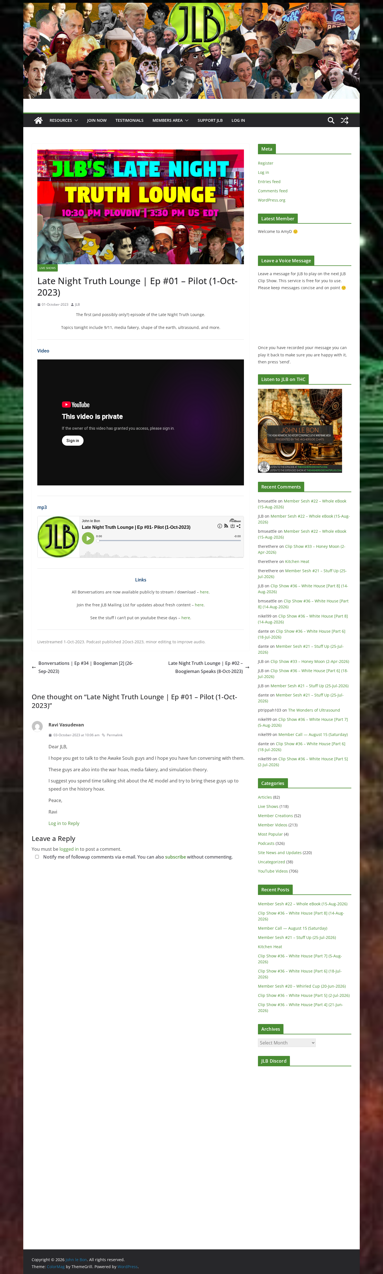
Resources (61, 120)
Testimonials (130, 120)
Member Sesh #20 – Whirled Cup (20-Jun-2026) (302, 986)
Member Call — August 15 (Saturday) (313, 734)
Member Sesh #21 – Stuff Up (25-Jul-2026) (310, 685)
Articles (265, 797)
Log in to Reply (64, 823)
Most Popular (270, 834)
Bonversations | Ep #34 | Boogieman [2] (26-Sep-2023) (85, 667)
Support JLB (210, 120)
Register (265, 163)
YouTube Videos (273, 871)
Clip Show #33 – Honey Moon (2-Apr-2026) (310, 661)
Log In (238, 120)
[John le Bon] (191, 7)
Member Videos (272, 824)
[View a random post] (344, 120)
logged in (69, 849)
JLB (77, 304)
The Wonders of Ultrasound (314, 710)
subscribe (175, 857)
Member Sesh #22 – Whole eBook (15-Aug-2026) (302, 903)
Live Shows (48, 268)
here (204, 592)
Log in (263, 172)
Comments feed (273, 190)
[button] (75, 120)
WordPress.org (271, 200)
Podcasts (266, 843)
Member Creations (275, 815)
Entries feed (269, 181)
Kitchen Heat (297, 561)
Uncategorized (271, 861)
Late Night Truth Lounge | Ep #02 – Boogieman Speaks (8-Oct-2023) (205, 667)
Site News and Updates (280, 852)
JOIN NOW (97, 120)
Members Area (168, 120)
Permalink (115, 735)
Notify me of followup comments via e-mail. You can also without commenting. (137, 857)
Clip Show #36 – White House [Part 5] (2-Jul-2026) (304, 995)
